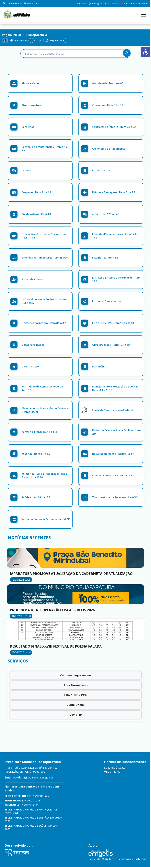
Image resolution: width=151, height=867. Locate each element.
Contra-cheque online (75, 675)
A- (40, 40)
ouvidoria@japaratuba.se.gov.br (33, 777)
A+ (35, 40)
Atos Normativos (76, 685)
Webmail (32, 3)
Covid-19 (76, 714)
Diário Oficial (75, 705)
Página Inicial (11, 35)
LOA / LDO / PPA (75, 695)
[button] (146, 52)
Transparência (14, 3)
